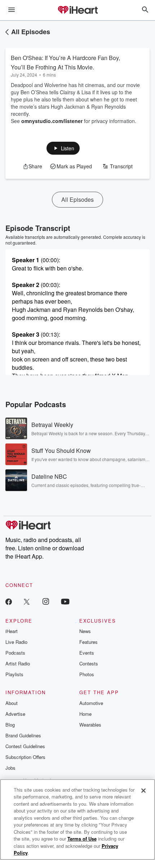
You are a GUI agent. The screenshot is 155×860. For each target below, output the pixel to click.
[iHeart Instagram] (46, 601)
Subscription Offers (25, 757)
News (85, 631)
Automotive (91, 703)
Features (88, 641)
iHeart (11, 631)
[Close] (143, 790)
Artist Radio (17, 663)
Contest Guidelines (25, 746)
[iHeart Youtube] (65, 601)
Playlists (14, 674)
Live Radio (16, 641)
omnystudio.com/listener (52, 120)
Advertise (15, 713)
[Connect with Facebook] (8, 601)
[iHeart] (77, 10)
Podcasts (15, 652)
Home (85, 713)
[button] (63, 148)
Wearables (90, 724)
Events (86, 652)
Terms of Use (82, 838)
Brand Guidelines (23, 735)
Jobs (10, 767)
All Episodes (30, 31)
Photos (86, 674)
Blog (10, 724)
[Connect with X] (27, 601)
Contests (88, 663)
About (11, 703)
